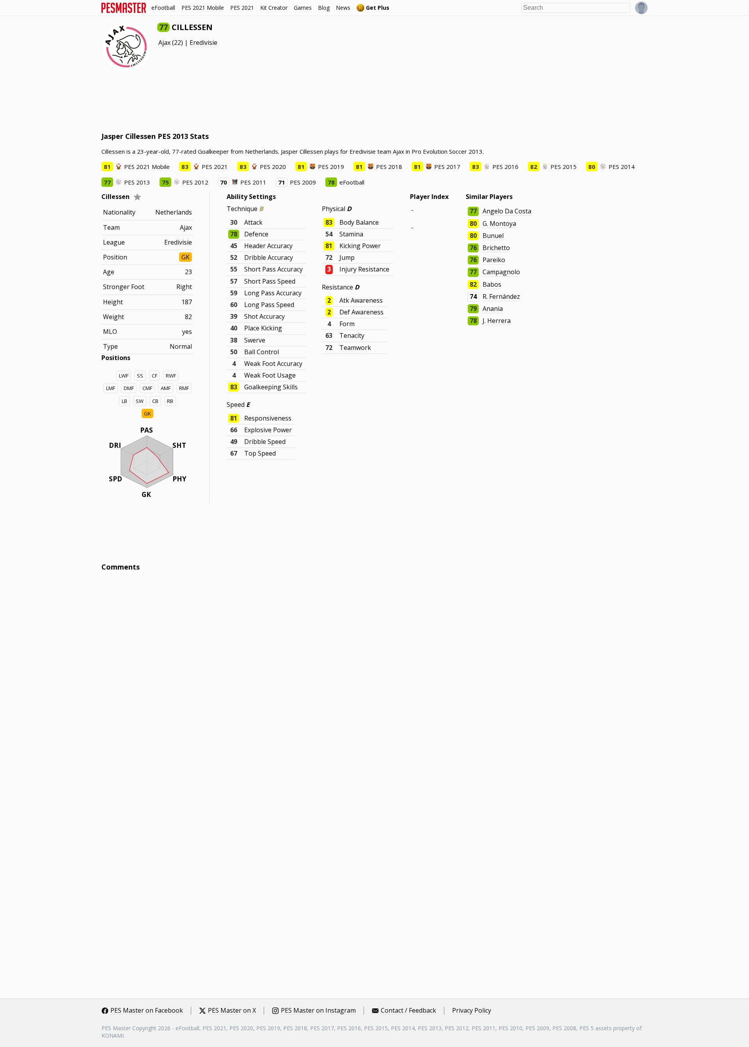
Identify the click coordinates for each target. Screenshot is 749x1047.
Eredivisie (203, 42)
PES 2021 (242, 7)
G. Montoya (499, 223)
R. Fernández (501, 296)
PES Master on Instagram (318, 1011)
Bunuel (493, 235)
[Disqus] (374, 682)
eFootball (163, 7)
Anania (493, 308)
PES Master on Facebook (146, 1011)
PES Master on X (232, 1011)
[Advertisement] (243, 101)
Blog (324, 7)
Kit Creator (274, 7)
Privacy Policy (471, 1011)
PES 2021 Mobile (202, 7)
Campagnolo (501, 272)
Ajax (164, 42)
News (343, 7)
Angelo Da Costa (507, 211)
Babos (492, 284)
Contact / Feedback (408, 1011)
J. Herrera (497, 320)
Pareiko (494, 260)
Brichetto (496, 247)
